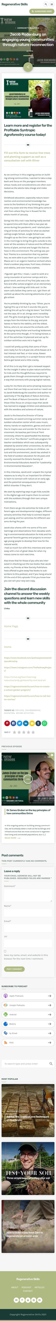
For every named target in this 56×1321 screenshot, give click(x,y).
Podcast (26, 1287)
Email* (7, 921)
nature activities (25, 713)
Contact (28, 1291)
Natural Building (16, 1111)
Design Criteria (15, 801)
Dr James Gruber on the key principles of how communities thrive (28, 812)
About (14, 1287)
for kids (19, 710)
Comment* (10, 886)
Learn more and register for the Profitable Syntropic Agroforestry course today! (28, 130)
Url (5, 936)
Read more (13, 838)
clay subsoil (14, 1173)
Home (7, 647)
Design (10, 1227)
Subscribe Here (41, 11)
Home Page (11, 626)
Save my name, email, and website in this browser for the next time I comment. (26, 957)
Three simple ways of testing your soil (28, 1178)
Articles (39, 1287)
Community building (28, 28)
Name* (7, 905)
